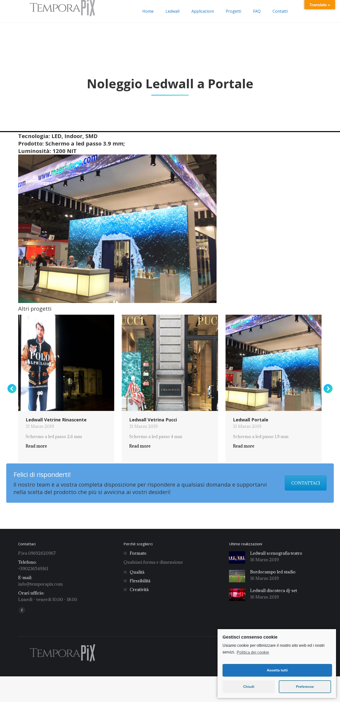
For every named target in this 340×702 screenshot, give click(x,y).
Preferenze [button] (305, 687)
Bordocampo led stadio (272, 572)
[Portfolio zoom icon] (59, 362)
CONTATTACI (305, 483)
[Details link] (72, 362)
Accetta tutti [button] (277, 670)
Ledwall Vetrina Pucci (153, 419)
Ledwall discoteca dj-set (273, 590)
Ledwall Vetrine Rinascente (56, 419)
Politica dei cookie (253, 652)
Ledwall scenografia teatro (276, 553)
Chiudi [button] (248, 687)
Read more (36, 446)
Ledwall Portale (250, 419)
